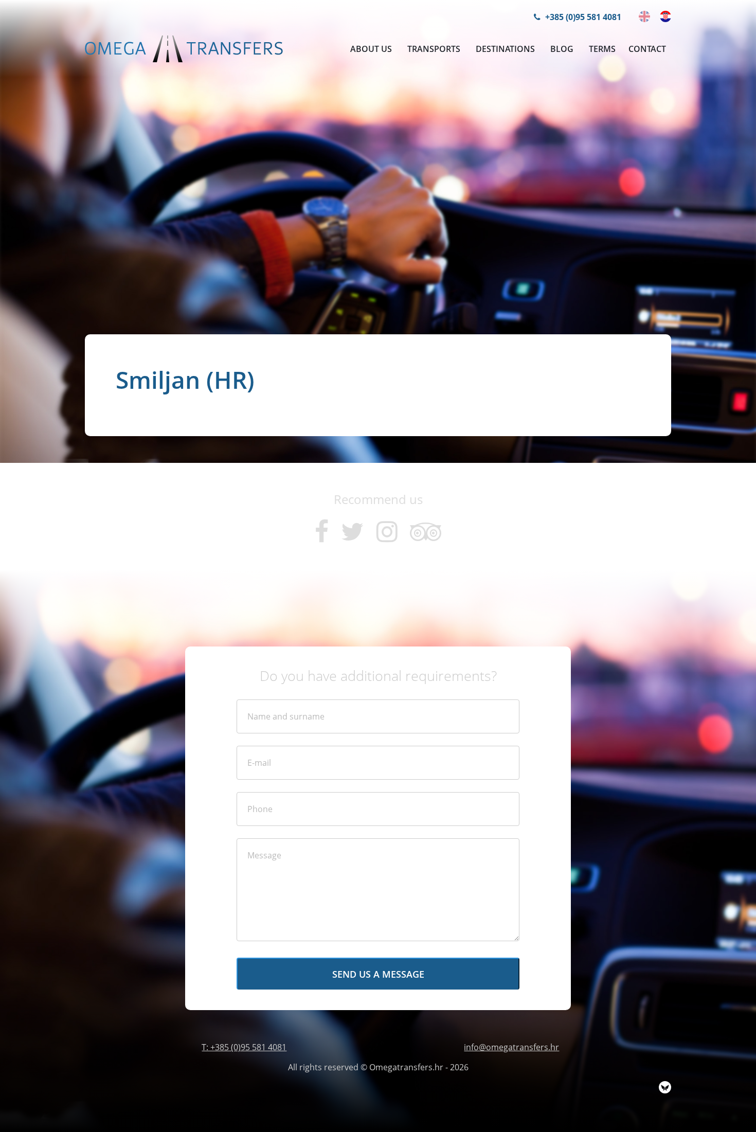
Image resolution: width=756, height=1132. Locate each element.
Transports (433, 49)
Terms (602, 49)
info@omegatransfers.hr (511, 1047)
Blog (561, 49)
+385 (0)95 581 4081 (582, 17)
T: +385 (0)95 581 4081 (244, 1047)
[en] (644, 16)
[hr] (665, 16)
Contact (647, 49)
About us (371, 49)
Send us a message (378, 974)
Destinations (505, 49)
